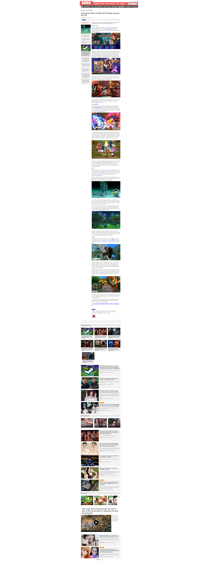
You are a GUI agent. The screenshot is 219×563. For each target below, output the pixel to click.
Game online (94, 238)
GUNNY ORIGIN (87, 6)
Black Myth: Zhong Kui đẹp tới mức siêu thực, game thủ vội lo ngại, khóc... (88, 361)
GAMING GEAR (114, 6)
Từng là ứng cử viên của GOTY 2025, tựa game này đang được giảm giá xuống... (113, 349)
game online (110, 106)
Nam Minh (101, 461)
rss (137, 1)
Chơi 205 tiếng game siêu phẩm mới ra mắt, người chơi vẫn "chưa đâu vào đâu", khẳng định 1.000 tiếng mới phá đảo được (86, 60)
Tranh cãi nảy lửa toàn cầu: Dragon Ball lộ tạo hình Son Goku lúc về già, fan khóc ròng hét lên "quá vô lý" (86, 81)
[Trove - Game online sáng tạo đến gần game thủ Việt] (86, 27)
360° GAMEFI (134, 6)
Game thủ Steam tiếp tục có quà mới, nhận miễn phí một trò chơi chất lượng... (87, 337)
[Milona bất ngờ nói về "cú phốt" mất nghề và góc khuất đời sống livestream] (90, 540)
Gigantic (113, 238)
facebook (133, 1)
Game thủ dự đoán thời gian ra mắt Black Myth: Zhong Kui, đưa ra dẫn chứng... (100, 349)
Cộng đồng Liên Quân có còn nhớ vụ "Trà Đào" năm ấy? (108, 469)
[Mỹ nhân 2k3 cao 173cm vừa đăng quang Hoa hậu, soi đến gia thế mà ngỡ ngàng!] (90, 408)
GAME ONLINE (121, 6)
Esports (105, 461)
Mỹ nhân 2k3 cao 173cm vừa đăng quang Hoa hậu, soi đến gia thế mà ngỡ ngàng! (110, 405)
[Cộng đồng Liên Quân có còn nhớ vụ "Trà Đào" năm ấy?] (90, 473)
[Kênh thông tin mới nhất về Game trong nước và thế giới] (86, 3)
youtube (135, 1)
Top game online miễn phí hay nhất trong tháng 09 (86, 36)
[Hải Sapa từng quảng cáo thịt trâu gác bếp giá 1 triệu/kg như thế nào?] (90, 383)
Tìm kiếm (136, 4)
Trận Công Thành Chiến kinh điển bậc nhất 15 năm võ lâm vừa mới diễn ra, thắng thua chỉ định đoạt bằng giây (100, 511)
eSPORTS (102, 3)
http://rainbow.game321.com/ (98, 102)
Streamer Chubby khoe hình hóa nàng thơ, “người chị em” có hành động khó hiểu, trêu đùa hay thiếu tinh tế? (109, 445)
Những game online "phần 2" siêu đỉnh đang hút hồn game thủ (86, 39)
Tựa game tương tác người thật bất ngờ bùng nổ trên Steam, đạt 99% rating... (87, 349)
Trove (114, 170)
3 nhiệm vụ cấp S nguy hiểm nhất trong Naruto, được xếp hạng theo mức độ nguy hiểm (109, 483)
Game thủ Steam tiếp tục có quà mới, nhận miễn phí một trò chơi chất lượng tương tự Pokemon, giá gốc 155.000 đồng (86, 53)
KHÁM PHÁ (107, 3)
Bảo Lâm (101, 490)
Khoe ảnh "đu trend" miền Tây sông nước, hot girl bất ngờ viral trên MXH (109, 391)
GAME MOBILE (96, 3)
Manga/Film (106, 410)
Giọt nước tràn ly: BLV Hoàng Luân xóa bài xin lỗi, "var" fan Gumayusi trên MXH (86, 70)
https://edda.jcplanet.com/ (101, 111)
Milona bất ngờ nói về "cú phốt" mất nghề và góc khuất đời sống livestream (109, 536)
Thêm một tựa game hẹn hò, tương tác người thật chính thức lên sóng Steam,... (100, 337)
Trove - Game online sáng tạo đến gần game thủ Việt (86, 32)
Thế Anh (101, 398)
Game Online (89, 10)
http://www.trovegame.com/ (97, 175)
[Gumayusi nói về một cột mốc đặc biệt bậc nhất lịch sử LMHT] (90, 460)
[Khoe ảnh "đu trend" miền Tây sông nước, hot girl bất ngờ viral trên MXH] (90, 395)
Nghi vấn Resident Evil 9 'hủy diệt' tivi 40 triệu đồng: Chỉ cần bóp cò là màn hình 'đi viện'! (86, 65)
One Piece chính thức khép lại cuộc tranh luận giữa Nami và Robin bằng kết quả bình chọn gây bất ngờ (109, 551)
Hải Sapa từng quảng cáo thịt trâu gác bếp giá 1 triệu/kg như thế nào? (109, 379)
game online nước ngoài (105, 311)
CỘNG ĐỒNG (122, 3)
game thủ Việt (113, 311)
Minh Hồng (101, 410)
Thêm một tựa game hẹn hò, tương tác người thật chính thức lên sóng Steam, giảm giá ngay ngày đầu (109, 432)
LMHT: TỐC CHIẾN (107, 6)
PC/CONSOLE (128, 6)
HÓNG (118, 3)
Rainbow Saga (109, 28)
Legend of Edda (98, 107)
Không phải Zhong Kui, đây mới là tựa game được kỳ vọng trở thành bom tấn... (114, 337)
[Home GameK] (82, 6)
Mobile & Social (105, 384)
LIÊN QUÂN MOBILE (98, 6)
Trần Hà (101, 384)
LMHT (92, 6)
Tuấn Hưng (101, 372)
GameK (83, 10)
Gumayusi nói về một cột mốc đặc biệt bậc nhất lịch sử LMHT (109, 456)
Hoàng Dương (102, 450)
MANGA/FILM (113, 3)
